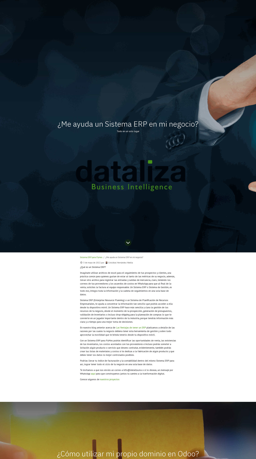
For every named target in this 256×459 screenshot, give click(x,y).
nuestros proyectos (109, 379)
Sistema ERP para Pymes (91, 257)
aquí (93, 373)
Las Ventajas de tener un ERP (131, 327)
